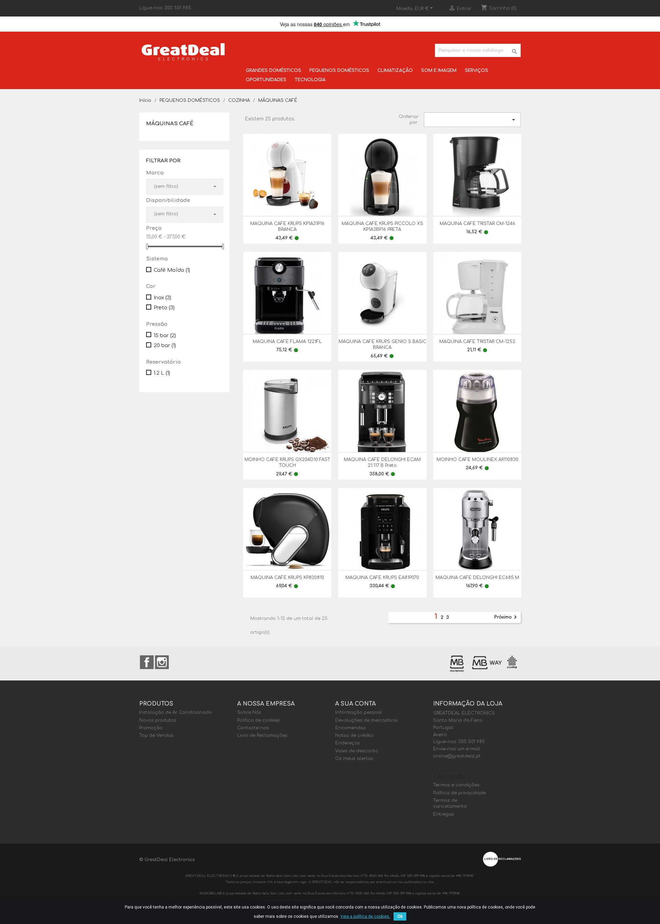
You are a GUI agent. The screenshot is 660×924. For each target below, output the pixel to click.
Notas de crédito (354, 735)
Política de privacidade (459, 793)
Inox (162, 298)
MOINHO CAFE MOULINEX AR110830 (477, 459)
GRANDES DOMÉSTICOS (273, 70)
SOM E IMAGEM (438, 70)
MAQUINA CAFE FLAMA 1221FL (287, 341)
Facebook (147, 662)
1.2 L (162, 373)
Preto (164, 308)
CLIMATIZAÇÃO (395, 70)
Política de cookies (258, 720)
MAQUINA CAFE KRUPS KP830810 (287, 577)
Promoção (151, 728)
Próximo (506, 617)
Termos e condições (456, 785)
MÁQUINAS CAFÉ (170, 124)
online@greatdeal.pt (457, 756)
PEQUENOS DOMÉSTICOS (339, 70)
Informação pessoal (358, 712)
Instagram (162, 662)
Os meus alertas (354, 758)
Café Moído (172, 270)
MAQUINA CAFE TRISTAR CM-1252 (477, 341)
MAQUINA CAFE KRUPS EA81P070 (382, 577)
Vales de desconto (356, 751)
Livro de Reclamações (262, 735)
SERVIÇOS (476, 70)
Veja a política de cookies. (365, 916)
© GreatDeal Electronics (167, 859)
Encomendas (350, 728)
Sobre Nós (249, 712)
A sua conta (355, 704)
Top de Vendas (156, 735)
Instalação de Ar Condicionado (175, 712)
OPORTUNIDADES (266, 79)
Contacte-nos (253, 728)
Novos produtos (157, 720)
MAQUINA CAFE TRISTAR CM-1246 (477, 223)
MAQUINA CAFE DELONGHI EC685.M (477, 577)
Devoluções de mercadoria (366, 720)
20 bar (165, 345)
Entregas (443, 814)
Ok (400, 916)
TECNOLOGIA (310, 79)
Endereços (347, 743)
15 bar (165, 336)
